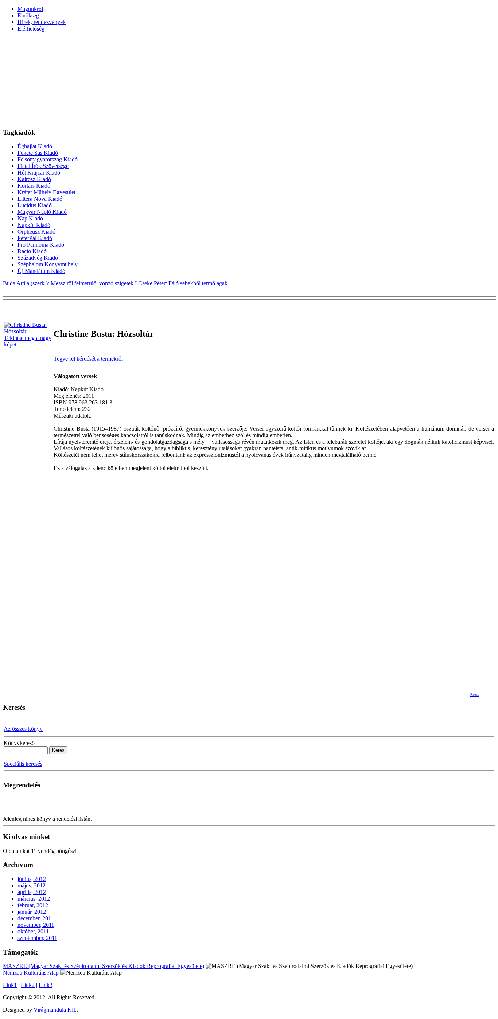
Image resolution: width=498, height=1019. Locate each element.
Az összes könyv (23, 729)
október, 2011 (33, 931)
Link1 (10, 985)
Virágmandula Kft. (55, 1010)
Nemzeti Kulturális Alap (31, 972)
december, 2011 (35, 918)
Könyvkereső (19, 743)
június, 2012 (31, 879)
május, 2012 (31, 885)
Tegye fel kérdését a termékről (88, 359)
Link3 (45, 985)
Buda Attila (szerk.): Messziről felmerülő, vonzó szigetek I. (70, 283)
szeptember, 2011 (37, 938)
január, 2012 (31, 912)
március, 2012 (33, 898)
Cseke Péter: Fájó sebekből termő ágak (182, 283)
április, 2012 (31, 892)
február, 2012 (32, 905)
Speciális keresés (23, 764)
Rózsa (474, 695)
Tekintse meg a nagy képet (27, 341)
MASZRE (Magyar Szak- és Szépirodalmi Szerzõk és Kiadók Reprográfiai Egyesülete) (103, 966)
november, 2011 (35, 925)
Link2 (28, 985)
